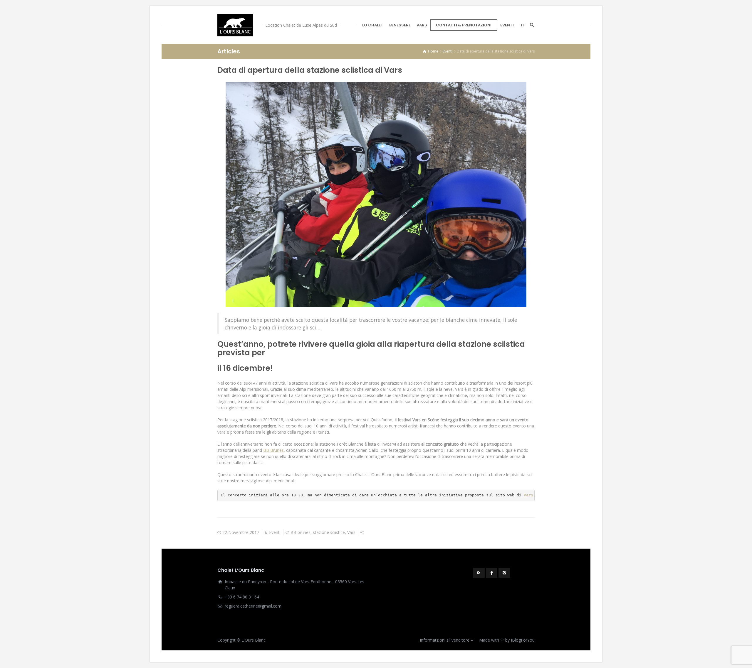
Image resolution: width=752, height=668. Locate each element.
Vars (528, 495)
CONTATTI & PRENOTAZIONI (463, 25)
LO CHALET (372, 25)
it (523, 25)
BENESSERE (400, 25)
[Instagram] (504, 573)
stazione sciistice (329, 532)
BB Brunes (273, 450)
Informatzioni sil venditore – (446, 640)
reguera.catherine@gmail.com (253, 606)
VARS (422, 25)
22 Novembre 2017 (240, 532)
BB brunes (300, 532)
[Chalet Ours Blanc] (235, 25)
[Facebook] (492, 573)
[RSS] (479, 573)
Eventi (275, 532)
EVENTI (507, 25)
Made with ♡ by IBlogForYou (507, 640)
